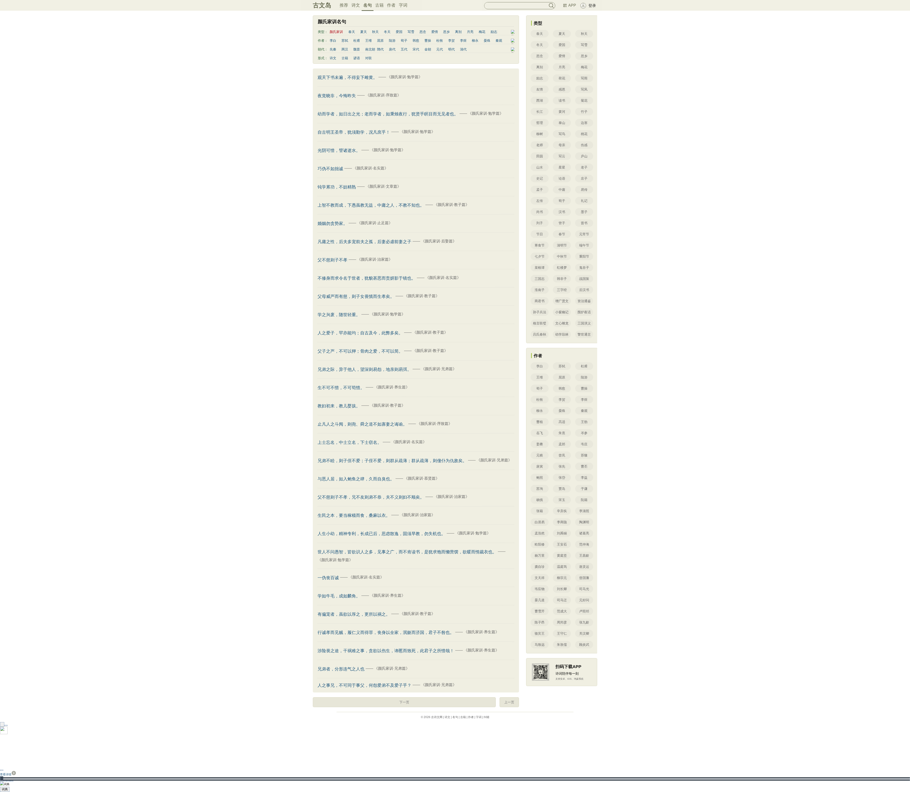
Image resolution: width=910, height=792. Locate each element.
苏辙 (584, 455)
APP (572, 5)
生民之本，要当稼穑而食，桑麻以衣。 (354, 515)
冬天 (387, 32)
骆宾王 (540, 633)
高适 (562, 422)
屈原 (380, 40)
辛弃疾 (562, 511)
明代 (451, 49)
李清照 (584, 511)
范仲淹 (584, 544)
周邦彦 (562, 622)
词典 (5, 789)
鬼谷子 (584, 267)
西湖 (539, 100)
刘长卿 (562, 589)
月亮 (470, 32)
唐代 (392, 49)
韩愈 (416, 40)
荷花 (562, 78)
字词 (403, 5)
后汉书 (584, 290)
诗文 (355, 5)
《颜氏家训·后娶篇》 (438, 241)
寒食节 (540, 245)
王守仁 (562, 633)
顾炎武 (584, 644)
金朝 (427, 49)
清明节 (562, 245)
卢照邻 (584, 611)
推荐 (344, 5)
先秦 (333, 49)
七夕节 (540, 256)
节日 (539, 234)
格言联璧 (539, 323)
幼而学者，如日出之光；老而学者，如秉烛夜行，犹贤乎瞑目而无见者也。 (388, 114)
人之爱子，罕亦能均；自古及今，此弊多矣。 (360, 333)
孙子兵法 (539, 312)
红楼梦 (562, 267)
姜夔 (539, 444)
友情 (539, 89)
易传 (584, 189)
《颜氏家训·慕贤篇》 (421, 478)
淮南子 (540, 290)
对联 (368, 58)
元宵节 (584, 234)
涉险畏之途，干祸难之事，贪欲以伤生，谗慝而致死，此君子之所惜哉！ (386, 650)
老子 (584, 167)
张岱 (562, 477)
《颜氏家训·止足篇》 (374, 223)
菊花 (584, 100)
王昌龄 (584, 555)
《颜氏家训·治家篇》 (374, 259)
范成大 (562, 611)
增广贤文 (562, 301)
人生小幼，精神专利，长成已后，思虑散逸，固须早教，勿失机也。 (382, 533)
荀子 (404, 40)
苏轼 (344, 40)
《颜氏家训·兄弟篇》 (438, 369)
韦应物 (540, 589)
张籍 (539, 511)
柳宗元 (562, 578)
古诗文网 (436, 717)
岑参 (584, 433)
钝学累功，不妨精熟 (337, 187)
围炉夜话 (584, 312)
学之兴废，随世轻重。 (339, 314)
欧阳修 (540, 544)
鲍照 (539, 477)
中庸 (562, 189)
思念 (422, 32)
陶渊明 (584, 522)
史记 (539, 178)
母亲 (562, 145)
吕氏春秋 (539, 334)
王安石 (562, 544)
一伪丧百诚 (328, 577)
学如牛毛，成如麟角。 (339, 596)
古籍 (379, 5)
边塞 (584, 123)
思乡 (446, 32)
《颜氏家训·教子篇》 (451, 205)
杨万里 (540, 555)
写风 (584, 89)
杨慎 (539, 500)
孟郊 (562, 444)
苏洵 (539, 489)
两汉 (344, 49)
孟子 (539, 189)
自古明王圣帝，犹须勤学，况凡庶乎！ (354, 132)
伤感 (584, 145)
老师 (539, 145)
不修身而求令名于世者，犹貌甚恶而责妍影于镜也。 (367, 278)
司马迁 (562, 600)
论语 (562, 178)
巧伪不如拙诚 (330, 168)
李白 (333, 40)
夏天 (363, 32)
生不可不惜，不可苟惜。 (341, 387)
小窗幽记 (562, 312)
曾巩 (562, 455)
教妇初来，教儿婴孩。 (339, 406)
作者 (391, 5)
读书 (562, 100)
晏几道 (540, 600)
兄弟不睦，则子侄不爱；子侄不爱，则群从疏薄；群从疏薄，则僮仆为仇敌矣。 (392, 460)
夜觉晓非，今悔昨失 (337, 95)
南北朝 (370, 49)
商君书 (540, 301)
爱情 (434, 32)
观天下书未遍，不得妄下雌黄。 (347, 77)
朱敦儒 (562, 644)
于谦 (584, 489)
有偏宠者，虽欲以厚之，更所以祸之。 (354, 614)
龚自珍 (540, 567)
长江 (539, 112)
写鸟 (562, 134)
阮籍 (584, 500)
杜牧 (439, 40)
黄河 (562, 112)
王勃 (584, 422)
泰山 (562, 123)
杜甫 (356, 40)
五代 (404, 49)
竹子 (584, 112)
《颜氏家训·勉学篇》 (404, 77)
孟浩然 (540, 533)
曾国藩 (584, 578)
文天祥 (540, 578)
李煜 (463, 40)
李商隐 (562, 522)
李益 (584, 477)
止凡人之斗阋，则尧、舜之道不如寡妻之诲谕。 (362, 424)
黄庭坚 (562, 555)
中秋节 (562, 256)
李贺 (451, 40)
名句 (367, 5)
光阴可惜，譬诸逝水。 (339, 150)
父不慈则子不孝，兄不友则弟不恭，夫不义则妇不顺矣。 (371, 497)
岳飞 (539, 433)
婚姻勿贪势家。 (332, 223)
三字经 (562, 290)
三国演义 (584, 323)
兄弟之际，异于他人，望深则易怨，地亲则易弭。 (364, 369)
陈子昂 (540, 622)
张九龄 (584, 622)
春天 (351, 32)
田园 (539, 156)
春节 (562, 234)
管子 (562, 223)
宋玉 (562, 500)
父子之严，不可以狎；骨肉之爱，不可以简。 (360, 351)
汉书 (562, 212)
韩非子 (562, 279)
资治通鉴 (584, 301)
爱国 (399, 32)
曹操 (427, 40)
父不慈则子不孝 (332, 260)
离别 (458, 32)
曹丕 (584, 466)
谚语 (356, 58)
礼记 (584, 201)
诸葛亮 (584, 533)
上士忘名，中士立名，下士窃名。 (350, 442)
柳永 (475, 40)
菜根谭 (540, 267)
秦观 (499, 40)
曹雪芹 (540, 611)
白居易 (540, 522)
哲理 (539, 123)
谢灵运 (584, 567)
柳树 (539, 134)
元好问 (584, 600)
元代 (439, 49)
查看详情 (5, 774)
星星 (562, 167)
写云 (562, 156)
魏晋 (356, 49)
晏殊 (487, 40)
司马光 (584, 589)
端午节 (584, 245)
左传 (539, 201)
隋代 (380, 49)
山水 (539, 167)
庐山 (584, 156)
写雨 (584, 78)
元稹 (539, 455)
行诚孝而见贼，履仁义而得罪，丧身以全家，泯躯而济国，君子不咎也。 (386, 632)
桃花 (584, 134)
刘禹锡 (562, 533)
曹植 (539, 422)
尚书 (539, 212)
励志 (494, 32)
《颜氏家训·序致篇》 (383, 95)
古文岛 (322, 5)
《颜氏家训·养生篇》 (392, 387)
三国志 (540, 279)
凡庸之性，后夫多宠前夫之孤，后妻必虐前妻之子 (364, 241)
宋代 (416, 49)
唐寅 (539, 466)
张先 (562, 466)
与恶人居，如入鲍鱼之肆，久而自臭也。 (356, 479)
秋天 (375, 32)
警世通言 (584, 334)
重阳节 (584, 256)
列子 (539, 223)
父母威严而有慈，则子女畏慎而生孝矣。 (356, 296)
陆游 (392, 40)
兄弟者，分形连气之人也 (341, 669)
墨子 (584, 212)
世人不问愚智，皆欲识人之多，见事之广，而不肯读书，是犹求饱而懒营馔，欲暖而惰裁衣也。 (407, 552)
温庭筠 (562, 567)
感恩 (562, 89)
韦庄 (584, 444)
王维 (368, 40)
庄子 (584, 178)
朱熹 (562, 433)
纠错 (486, 717)
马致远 (540, 644)
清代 (463, 49)
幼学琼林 (562, 334)
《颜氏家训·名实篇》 (370, 168)
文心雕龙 (562, 323)
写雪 (411, 32)
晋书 (584, 223)
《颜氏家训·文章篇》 (383, 186)
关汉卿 (584, 633)
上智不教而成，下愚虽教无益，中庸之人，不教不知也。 (371, 205)
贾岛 (562, 489)
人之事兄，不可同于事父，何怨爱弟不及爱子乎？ (364, 685)
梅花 (482, 32)
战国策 (584, 279)
